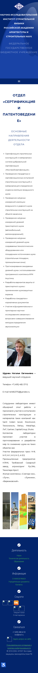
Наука (19, 555)
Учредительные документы (19, 582)
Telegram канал (19, 612)
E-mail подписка (19, 615)
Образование (19, 561)
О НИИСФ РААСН (19, 579)
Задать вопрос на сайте (22, 639)
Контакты (19, 584)
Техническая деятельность (19, 558)
